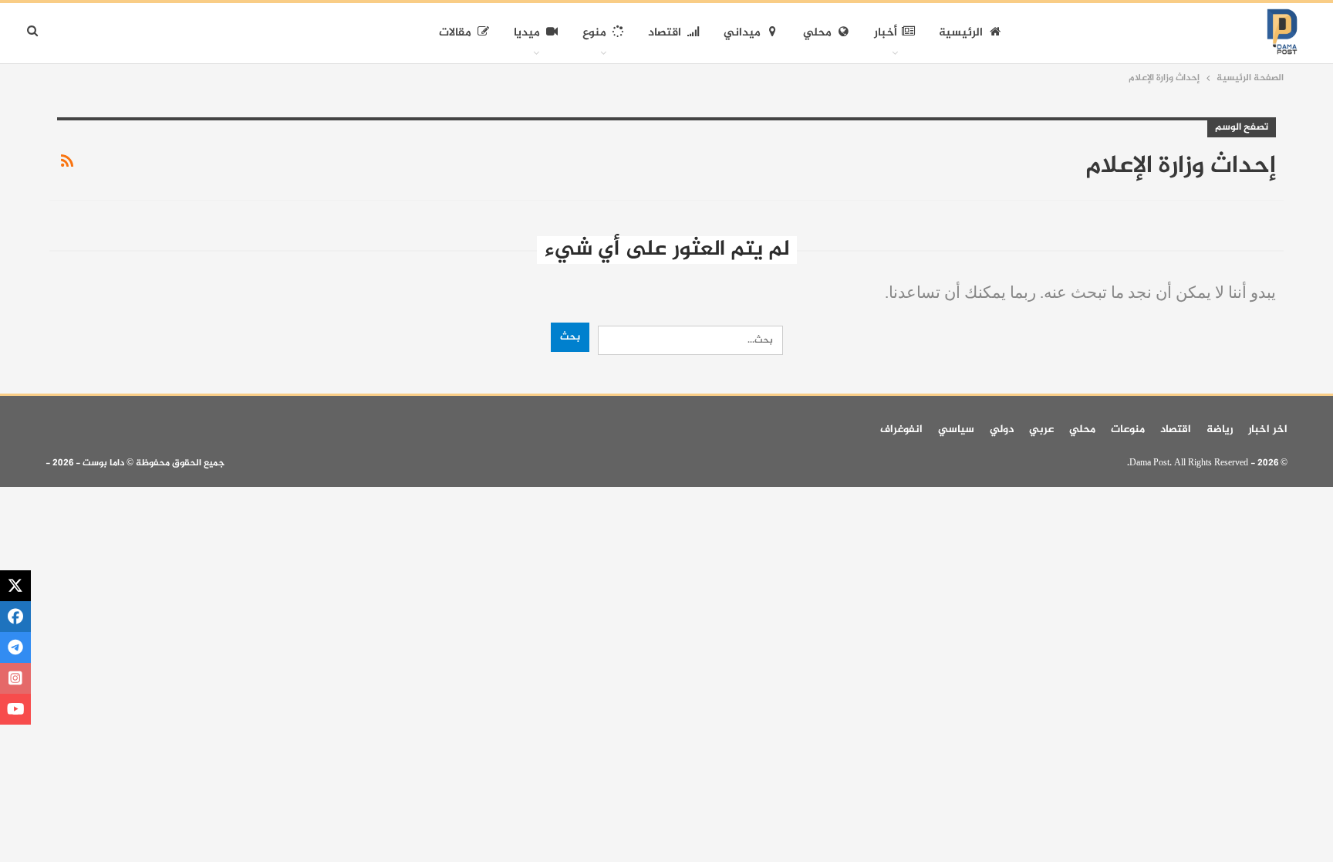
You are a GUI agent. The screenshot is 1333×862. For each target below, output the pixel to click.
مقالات (455, 32)
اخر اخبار (1267, 429)
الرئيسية (961, 32)
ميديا (527, 32)
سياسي (956, 429)
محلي (817, 32)
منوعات (1128, 429)
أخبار (885, 32)
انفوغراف (901, 429)
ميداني (742, 32)
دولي (1002, 429)
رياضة (1219, 429)
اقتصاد (664, 32)
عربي (1041, 429)
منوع (594, 32)
